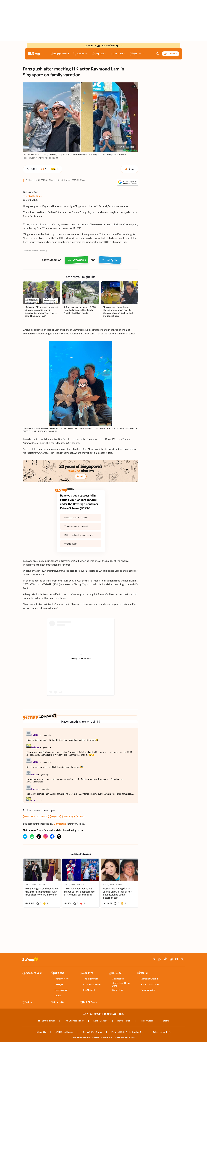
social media (42, 817)
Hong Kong (68, 817)
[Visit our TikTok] (38, 836)
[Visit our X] (59, 836)
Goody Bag (117, 990)
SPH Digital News (64, 1032)
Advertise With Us (162, 1032)
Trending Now (61, 978)
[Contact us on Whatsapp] (32, 836)
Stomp (166, 1020)
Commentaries (148, 990)
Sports (57, 995)
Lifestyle (58, 984)
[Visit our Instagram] (45, 836)
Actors (80, 817)
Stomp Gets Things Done (121, 984)
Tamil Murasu (146, 1020)
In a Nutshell (89, 990)
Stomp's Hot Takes (150, 984)
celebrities (28, 817)
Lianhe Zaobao (100, 1020)
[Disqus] (80, 765)
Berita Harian (123, 1020)
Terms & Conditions (92, 1032)
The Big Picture (90, 978)
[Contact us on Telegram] (25, 836)
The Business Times (74, 1020)
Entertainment (61, 990)
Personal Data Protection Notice (127, 1032)
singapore (55, 817)
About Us (41, 1032)
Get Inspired (118, 978)
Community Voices (92, 984)
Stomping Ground (149, 978)
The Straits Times (32, 196)
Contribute (172, 54)
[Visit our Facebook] (52, 836)
